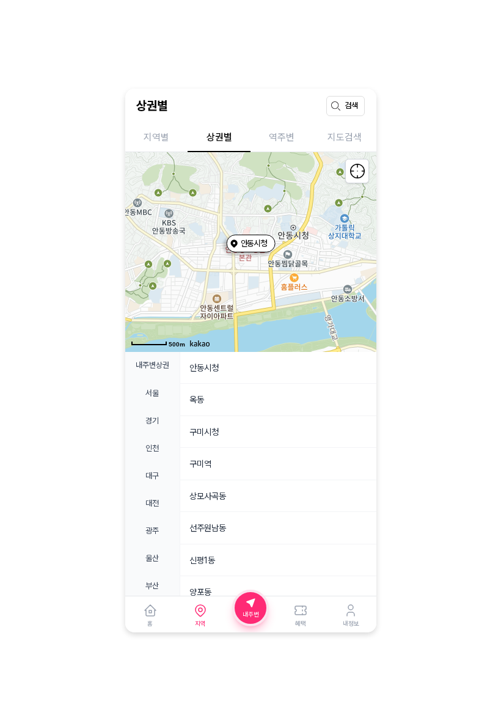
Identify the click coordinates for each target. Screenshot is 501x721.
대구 (152, 475)
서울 (152, 393)
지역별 (156, 137)
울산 (152, 558)
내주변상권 (152, 365)
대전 (152, 503)
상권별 (219, 137)
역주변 (281, 137)
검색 (351, 105)
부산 (152, 585)
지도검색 (344, 137)
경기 (152, 420)
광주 (152, 530)
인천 (152, 448)
